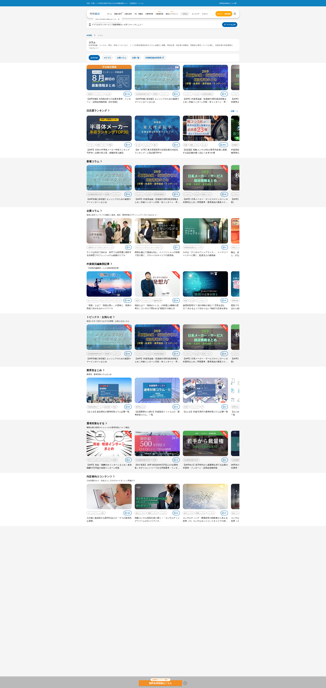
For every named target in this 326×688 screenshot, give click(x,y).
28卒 (115, 460)
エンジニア (195, 407)
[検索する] (234, 13)
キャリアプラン (93, 300)
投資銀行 (235, 145)
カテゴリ (107, 57)
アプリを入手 (231, 24)
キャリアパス (105, 300)
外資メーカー (101, 145)
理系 (110, 145)
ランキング (147, 145)
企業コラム (121, 57)
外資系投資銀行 (207, 94)
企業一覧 (135, 57)
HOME (89, 35)
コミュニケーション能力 (96, 513)
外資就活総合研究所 (153, 57)
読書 (185, 145)
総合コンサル (140, 513)
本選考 (90, 94)
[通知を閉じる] (119, 19)
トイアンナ (117, 300)
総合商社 (107, 407)
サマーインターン (94, 460)
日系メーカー (206, 194)
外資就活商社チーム (94, 407)
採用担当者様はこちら (227, 3)
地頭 (137, 300)
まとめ (108, 94)
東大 (155, 145)
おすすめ (94, 57)
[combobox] (234, 111)
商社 (114, 407)
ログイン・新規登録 (224, 14)
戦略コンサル (194, 145)
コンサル (163, 513)
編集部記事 (157, 300)
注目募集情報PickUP (143, 94)
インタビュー (146, 300)
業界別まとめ (140, 407)
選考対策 (235, 300)
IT (202, 407)
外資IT (186, 407)
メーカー (91, 145)
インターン (99, 94)
